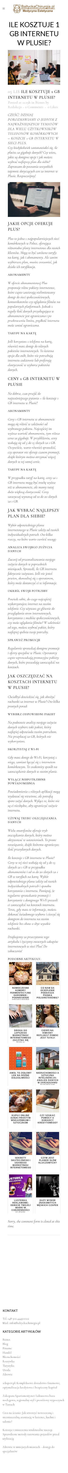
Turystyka (8, 1365)
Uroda (6, 1370)
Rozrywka (8, 1361)
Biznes (40, 102)
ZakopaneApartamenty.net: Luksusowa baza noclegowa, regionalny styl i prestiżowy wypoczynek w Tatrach (33, 1400)
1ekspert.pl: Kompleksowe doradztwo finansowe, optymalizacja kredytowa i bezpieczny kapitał (31, 1385)
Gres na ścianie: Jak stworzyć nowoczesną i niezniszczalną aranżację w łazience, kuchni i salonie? (29, 1417)
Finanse (7, 1348)
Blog (5, 1344)
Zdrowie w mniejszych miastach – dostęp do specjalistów (29, 1449)
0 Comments (34, 107)
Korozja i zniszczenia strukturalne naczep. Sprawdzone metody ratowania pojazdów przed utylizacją (31, 1434)
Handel (7, 1352)
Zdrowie (8, 1374)
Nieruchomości (11, 1357)
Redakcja (15, 107)
